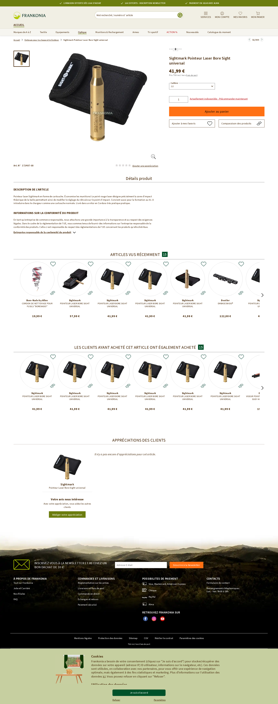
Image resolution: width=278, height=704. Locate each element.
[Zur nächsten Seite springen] (249, 40)
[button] (218, 98)
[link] (206, 15)
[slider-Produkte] (37, 279)
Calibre (174, 83)
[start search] (180, 15)
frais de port (191, 75)
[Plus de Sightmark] (175, 48)
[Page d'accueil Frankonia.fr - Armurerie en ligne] (30, 15)
